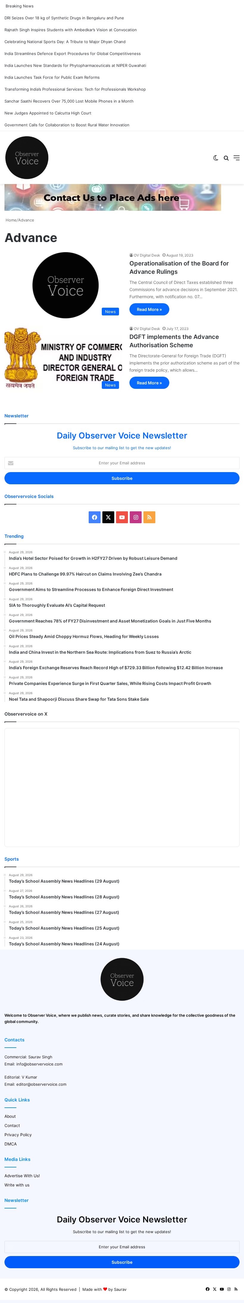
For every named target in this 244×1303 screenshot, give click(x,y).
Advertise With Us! (22, 1175)
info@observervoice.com (39, 1064)
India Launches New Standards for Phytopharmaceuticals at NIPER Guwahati (75, 65)
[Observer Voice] (26, 157)
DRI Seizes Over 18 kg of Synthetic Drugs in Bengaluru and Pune (64, 17)
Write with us (16, 1185)
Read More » (149, 309)
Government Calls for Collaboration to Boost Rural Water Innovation (66, 124)
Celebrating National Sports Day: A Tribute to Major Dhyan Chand (65, 41)
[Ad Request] (112, 209)
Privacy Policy (18, 1134)
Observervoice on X (25, 714)
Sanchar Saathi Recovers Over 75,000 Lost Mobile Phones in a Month (69, 101)
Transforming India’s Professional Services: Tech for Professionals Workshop (75, 89)
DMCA (10, 1144)
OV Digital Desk (147, 255)
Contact (12, 1125)
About (10, 1116)
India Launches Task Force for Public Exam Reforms (52, 77)
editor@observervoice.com (41, 1084)
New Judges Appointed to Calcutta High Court (47, 113)
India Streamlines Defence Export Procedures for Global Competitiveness (72, 53)
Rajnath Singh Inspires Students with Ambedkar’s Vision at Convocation (70, 29)
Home (10, 220)
